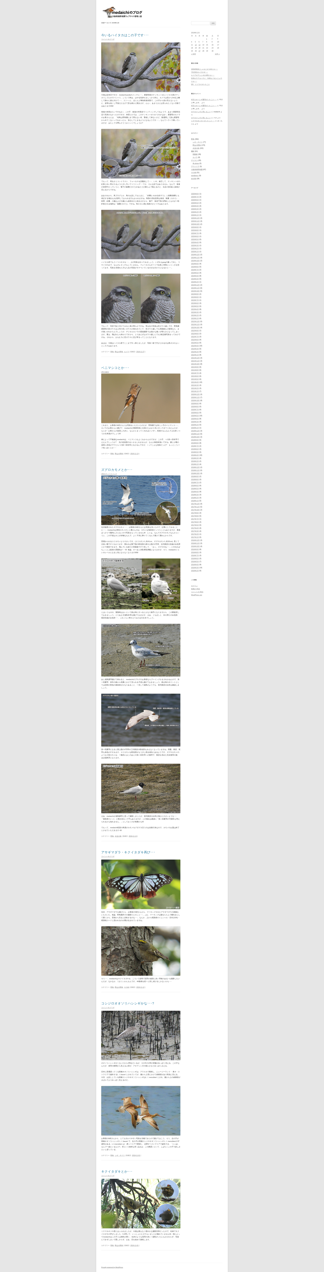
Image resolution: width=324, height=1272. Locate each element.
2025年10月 (195, 224)
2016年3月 (195, 568)
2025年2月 (195, 248)
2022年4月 (195, 346)
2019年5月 (195, 452)
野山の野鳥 (119, 352)
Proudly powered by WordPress (112, 1267)
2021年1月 (195, 391)
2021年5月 (195, 379)
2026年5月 (195, 203)
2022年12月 (195, 321)
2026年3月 (195, 209)
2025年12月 (195, 218)
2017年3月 (195, 531)
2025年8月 (195, 230)
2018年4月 (195, 492)
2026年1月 (195, 215)
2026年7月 (195, 197)
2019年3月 (195, 458)
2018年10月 (195, 473)
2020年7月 (195, 410)
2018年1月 (195, 501)
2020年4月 (195, 419)
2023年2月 (195, 315)
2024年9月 (195, 264)
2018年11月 (195, 470)
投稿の (195, 589)
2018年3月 (195, 495)
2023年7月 (195, 300)
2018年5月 (195, 489)
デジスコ (194, 160)
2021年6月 (195, 376)
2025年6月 (195, 236)
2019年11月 (195, 434)
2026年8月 (195, 194)
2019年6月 (195, 449)
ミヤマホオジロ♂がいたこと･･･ (203, 121)
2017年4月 (195, 528)
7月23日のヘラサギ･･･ (199, 72)
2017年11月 (195, 507)
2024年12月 (195, 255)
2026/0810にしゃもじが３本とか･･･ (204, 69)
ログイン (194, 586)
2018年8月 (195, 479)
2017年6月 (195, 522)
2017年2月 (195, 534)
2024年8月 (195, 267)
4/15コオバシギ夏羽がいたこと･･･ (204, 100)
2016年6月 (195, 558)
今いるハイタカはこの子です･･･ (125, 35)
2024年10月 (195, 261)
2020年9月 (195, 403)
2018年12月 (195, 467)
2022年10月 (195, 327)
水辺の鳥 (118, 836)
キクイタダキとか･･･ (117, 1171)
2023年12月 (195, 285)
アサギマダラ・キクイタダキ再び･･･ (128, 852)
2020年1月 (195, 428)
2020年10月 (195, 400)
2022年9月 (195, 331)
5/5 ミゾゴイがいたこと (200, 84)
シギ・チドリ (120, 1155)
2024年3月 (195, 279)
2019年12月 (195, 431)
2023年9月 (195, 294)
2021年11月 (195, 361)
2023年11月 (195, 288)
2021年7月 (195, 373)
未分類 (193, 179)
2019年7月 (195, 446)
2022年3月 (195, 349)
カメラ (126, 352)
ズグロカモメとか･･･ (117, 469)
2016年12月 (195, 540)
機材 (192, 151)
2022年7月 (195, 337)
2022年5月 (195, 343)
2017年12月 (195, 504)
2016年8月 (195, 552)
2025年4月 (195, 242)
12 (196, 45)
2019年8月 (195, 443)
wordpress (195, 176)
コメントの (197, 592)
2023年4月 (195, 309)
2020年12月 (195, 394)
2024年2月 (195, 282)
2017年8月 (195, 516)
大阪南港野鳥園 (197, 169)
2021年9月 (195, 367)
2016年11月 (195, 543)
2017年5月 (195, 525)
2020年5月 (195, 416)
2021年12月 (195, 358)
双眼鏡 (195, 154)
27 (199, 51)
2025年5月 (195, 239)
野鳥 (112, 352)
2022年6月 (195, 340)
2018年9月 (195, 476)
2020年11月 (195, 397)
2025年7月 (195, 233)
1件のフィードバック (109, 474)
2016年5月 (195, 561)
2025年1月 (195, 252)
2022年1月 (195, 355)
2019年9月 (195, 440)
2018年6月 (195, 486)
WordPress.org (196, 595)
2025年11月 (195, 221)
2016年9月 (195, 549)
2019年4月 (195, 455)
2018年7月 (195, 482)
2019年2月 (195, 461)
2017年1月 (195, 537)
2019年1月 (195, 464)
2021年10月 (195, 364)
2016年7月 (195, 555)
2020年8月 (195, 406)
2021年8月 (195, 370)
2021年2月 (195, 388)
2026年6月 (195, 200)
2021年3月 (195, 385)
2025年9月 (195, 227)
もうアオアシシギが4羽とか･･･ (202, 75)
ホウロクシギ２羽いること (201, 112)
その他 (126, 987)
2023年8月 (195, 297)
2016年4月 (195, 565)
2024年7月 (195, 270)
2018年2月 (195, 498)
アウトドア (195, 166)
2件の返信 (105, 372)
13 (199, 45)
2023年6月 (195, 303)
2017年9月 (195, 513)
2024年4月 (195, 276)
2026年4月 (195, 206)
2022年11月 (195, 324)
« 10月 (193, 54)
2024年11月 (195, 258)
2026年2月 (195, 212)
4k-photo (196, 163)
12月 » (217, 54)
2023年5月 (195, 306)
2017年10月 (195, 510)
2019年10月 (195, 437)
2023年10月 (195, 291)
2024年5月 (195, 273)
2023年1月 (195, 318)
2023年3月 (195, 312)
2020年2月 (195, 425)
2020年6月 (195, 413)
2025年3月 (195, 245)
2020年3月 (195, 422)
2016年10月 (195, 546)
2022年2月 (195, 352)
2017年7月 (195, 519)
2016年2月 (195, 571)
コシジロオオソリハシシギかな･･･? (127, 1003)
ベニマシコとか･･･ (115, 368)
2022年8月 (195, 334)
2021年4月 (195, 382)
